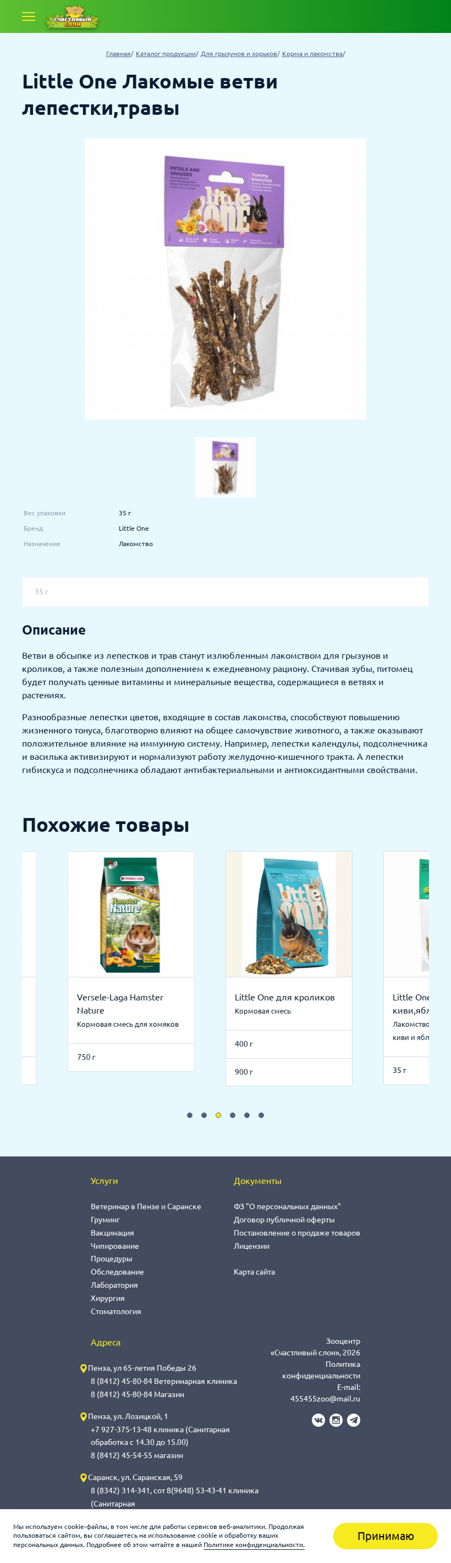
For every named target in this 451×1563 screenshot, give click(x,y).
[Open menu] (28, 16)
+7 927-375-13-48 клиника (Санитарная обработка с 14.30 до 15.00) (160, 1436)
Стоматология (116, 1311)
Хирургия (108, 1298)
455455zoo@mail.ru (325, 1398)
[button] (190, 1115)
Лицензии (252, 1246)
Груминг (105, 1219)
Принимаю (386, 1535)
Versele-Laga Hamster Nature (110, 1003)
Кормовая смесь (252, 1011)
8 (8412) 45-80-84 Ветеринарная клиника (164, 1381)
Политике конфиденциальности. (254, 1544)
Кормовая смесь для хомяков (117, 1024)
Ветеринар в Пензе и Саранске (146, 1206)
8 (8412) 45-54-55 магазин (137, 1455)
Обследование (117, 1271)
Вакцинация (112, 1232)
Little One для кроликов (274, 997)
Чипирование (115, 1246)
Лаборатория (114, 1285)
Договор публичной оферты (284, 1219)
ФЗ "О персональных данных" (287, 1206)
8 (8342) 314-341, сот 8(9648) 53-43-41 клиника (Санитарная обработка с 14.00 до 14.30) (174, 1503)
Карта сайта (254, 1271)
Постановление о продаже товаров (297, 1232)
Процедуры (112, 1258)
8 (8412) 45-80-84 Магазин (137, 1394)
